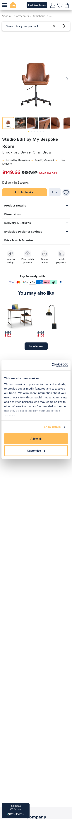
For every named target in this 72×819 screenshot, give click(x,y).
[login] (53, 5)
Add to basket (24, 192)
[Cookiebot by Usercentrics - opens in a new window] (52, 365)
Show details (52, 426)
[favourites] (60, 5)
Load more (36, 346)
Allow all (36, 438)
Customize (34, 450)
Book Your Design (37, 5)
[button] (16, 810)
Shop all (7, 16)
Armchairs (22, 16)
